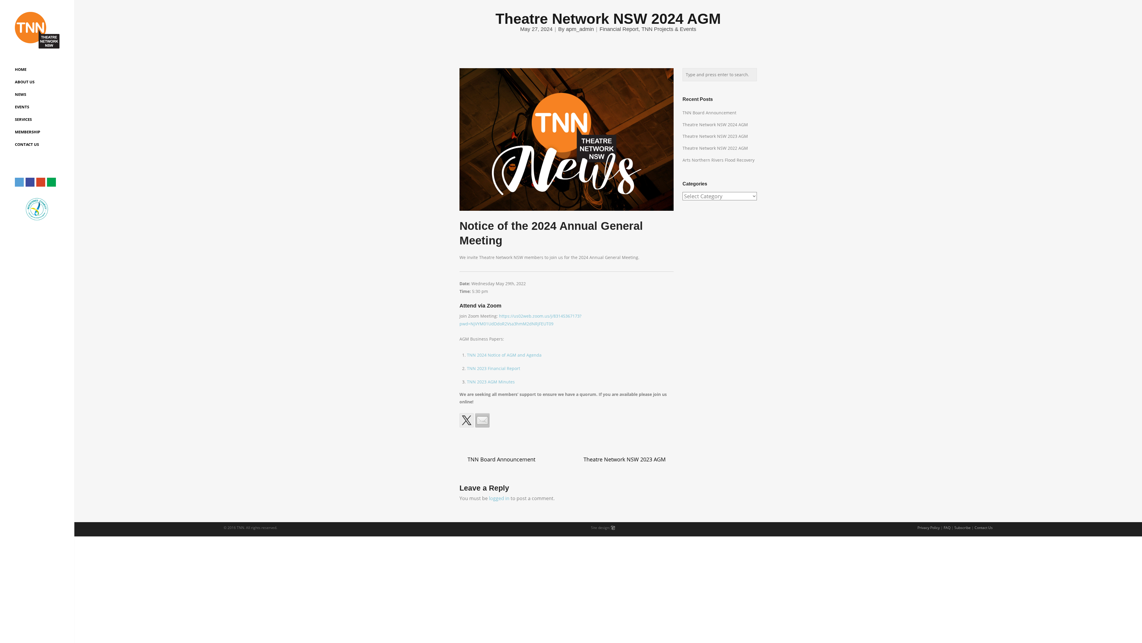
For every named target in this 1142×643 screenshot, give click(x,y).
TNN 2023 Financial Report (493, 368)
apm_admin (580, 29)
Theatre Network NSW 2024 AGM (715, 124)
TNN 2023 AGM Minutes (491, 382)
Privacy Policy (928, 527)
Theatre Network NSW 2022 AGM (715, 148)
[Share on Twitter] (466, 420)
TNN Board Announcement (501, 459)
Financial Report (619, 29)
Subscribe (962, 527)
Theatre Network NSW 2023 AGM (624, 459)
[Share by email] (482, 420)
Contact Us (984, 527)
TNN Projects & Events (668, 29)
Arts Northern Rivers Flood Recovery (718, 160)
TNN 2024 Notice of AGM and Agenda (504, 355)
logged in (499, 498)
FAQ (947, 527)
